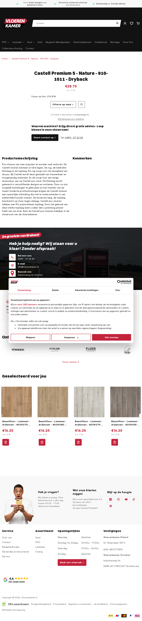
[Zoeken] (117, 23)
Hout (37, 537)
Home (4, 58)
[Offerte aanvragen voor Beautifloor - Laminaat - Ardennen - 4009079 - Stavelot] (78, 442)
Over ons (7, 537)
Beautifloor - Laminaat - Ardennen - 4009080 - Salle (52, 423)
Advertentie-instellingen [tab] (86, 290)
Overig (39, 551)
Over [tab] (117, 290)
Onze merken (69, 362)
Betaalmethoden (10, 547)
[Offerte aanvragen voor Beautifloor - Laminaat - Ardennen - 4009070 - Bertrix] (5, 442)
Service (6, 556)
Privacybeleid (59, 604)
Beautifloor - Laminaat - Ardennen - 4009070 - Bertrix (16, 423)
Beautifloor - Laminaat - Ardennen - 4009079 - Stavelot (89, 423)
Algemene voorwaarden (80, 604)
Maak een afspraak (71, 562)
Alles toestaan (111, 337)
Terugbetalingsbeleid (41, 604)
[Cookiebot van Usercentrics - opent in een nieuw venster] (119, 282)
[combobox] (77, 23)
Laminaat (40, 547)
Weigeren (30, 337)
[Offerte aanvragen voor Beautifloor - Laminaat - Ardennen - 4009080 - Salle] (42, 442)
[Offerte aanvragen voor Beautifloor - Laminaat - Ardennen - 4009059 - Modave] (114, 442)
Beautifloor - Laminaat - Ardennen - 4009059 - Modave (125, 423)
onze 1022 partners (27, 304)
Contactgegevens (118, 604)
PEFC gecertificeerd (18, 604)
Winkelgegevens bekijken (71, 119)
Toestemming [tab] (24, 290)
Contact (6, 542)
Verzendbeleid (101, 604)
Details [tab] (55, 290)
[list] (71, 416)
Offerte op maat (61, 104)
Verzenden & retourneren (15, 551)
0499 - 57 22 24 (74, 137)
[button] (5, 42)
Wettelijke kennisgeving (13, 610)
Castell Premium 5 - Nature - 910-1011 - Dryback (35, 58)
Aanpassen (69, 337)
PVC (37, 542)
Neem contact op (44, 137)
